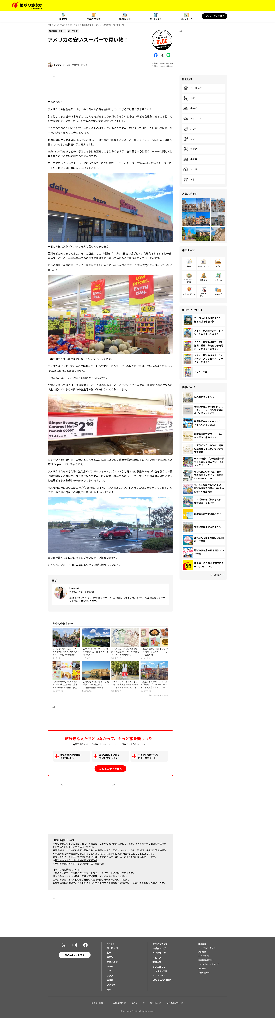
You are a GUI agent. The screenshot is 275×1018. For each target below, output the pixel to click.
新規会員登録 (161, 971)
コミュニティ (186, 18)
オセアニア (195, 118)
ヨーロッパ (195, 88)
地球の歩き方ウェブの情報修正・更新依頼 (76, 860)
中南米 (193, 108)
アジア (193, 149)
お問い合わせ (204, 972)
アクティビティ (189, 294)
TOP (50, 25)
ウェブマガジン (94, 18)
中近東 (193, 159)
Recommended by (155, 695)
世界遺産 (204, 280)
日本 (192, 179)
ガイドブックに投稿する (208, 964)
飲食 (189, 266)
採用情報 (202, 968)
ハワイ (193, 128)
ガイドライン (204, 956)
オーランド (75, 25)
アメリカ (64, 25)
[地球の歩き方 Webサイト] (27, 5)
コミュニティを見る (215, 16)
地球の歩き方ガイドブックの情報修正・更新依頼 (79, 863)
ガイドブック (155, 18)
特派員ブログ (124, 18)
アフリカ (194, 169)
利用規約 (202, 951)
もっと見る (216, 575)
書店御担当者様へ (206, 960)
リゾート (194, 139)
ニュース (156, 957)
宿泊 (218, 266)
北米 (56, 25)
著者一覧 (156, 962)
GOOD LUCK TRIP (161, 979)
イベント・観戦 (189, 280)
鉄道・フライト (204, 294)
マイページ (160, 975)
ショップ (218, 294)
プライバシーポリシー (207, 947)
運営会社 (202, 943)
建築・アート (203, 266)
